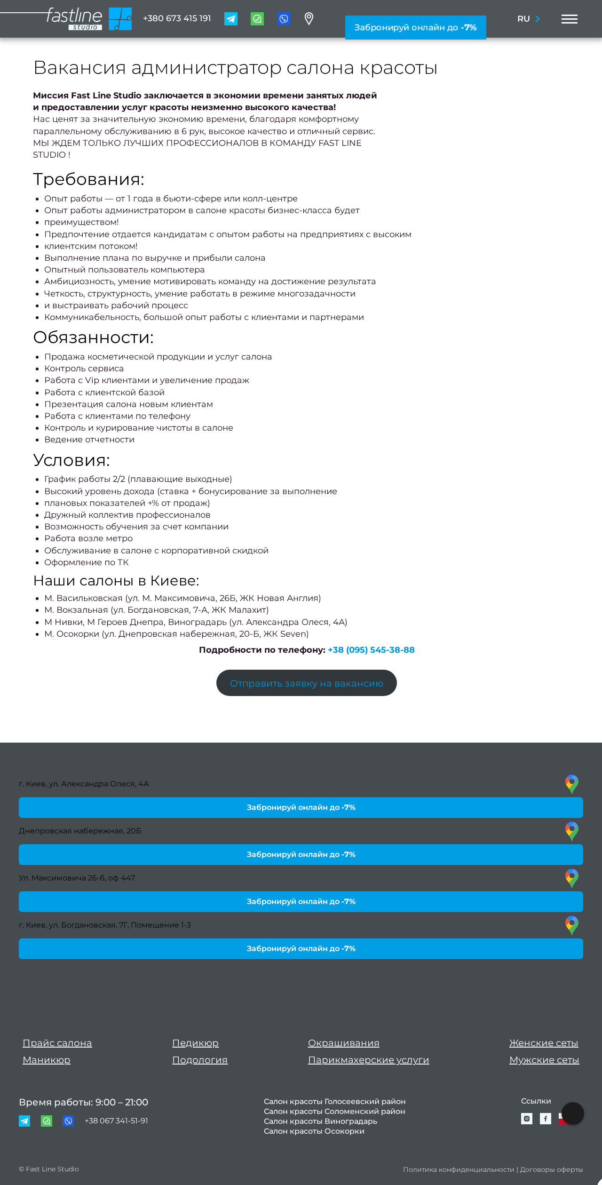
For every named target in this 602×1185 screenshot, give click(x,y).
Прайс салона (57, 1043)
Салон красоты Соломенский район (334, 1111)
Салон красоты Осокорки (314, 1131)
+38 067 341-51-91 (116, 1120)
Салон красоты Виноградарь (320, 1121)
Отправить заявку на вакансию (306, 683)
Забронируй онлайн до (416, 27)
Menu (566, 19)
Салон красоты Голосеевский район (335, 1101)
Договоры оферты (551, 1169)
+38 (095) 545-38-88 (371, 650)
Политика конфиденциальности (459, 1169)
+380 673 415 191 (177, 18)
